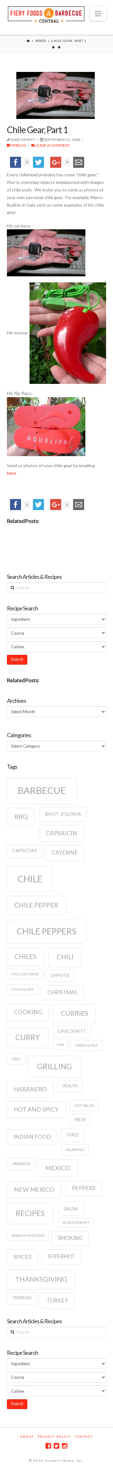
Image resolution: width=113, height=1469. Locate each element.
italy (73, 1134)
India (80, 1119)
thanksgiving (41, 1279)
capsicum (24, 850)
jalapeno (75, 1149)
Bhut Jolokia (63, 814)
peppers (83, 1188)
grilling (54, 1066)
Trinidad (22, 1297)
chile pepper (36, 905)
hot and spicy (36, 1109)
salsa (71, 1208)
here (11, 473)
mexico (57, 1168)
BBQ (21, 816)
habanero (30, 1089)
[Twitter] (56, 1446)
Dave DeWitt (72, 1031)
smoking (70, 1238)
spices (22, 1257)
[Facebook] (48, 1446)
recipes (30, 1213)
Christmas (62, 992)
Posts (40, 41)
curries (74, 1013)
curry (27, 1037)
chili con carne (25, 974)
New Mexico (34, 1189)
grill (16, 1058)
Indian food (32, 1136)
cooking (28, 1011)
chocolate (22, 989)
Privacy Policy (54, 1436)
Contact (84, 1436)
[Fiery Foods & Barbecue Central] (46, 13)
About (27, 1436)
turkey (57, 1300)
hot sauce (84, 1105)
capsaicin (61, 833)
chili (64, 957)
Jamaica (21, 1163)
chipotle (60, 975)
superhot (61, 1256)
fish (60, 1045)
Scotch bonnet (75, 1222)
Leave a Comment (52, 145)
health (70, 1085)
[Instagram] (64, 1446)
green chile (86, 1045)
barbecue (42, 790)
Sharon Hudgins (27, 1235)
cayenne (64, 852)
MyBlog (18, 145)
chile (30, 878)
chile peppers (46, 931)
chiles (25, 956)
